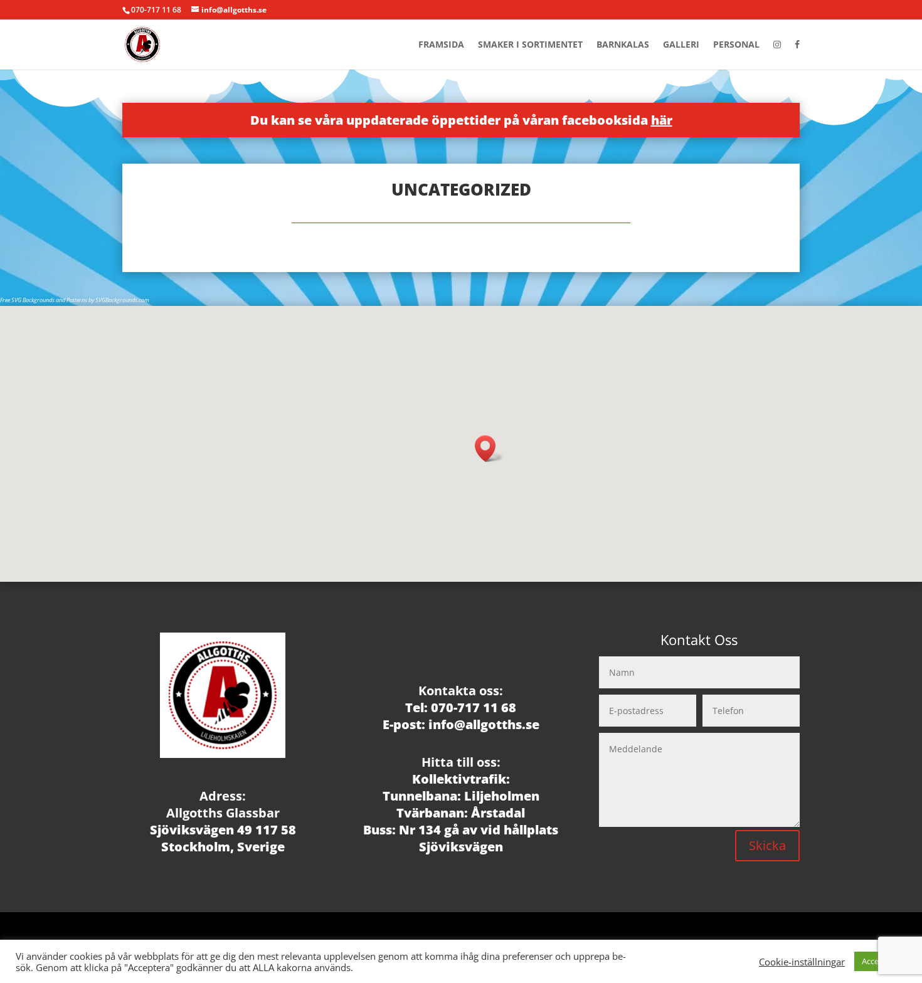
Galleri (681, 45)
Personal (736, 45)
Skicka (767, 845)
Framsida (441, 45)
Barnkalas (622, 45)
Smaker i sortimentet (530, 45)
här (661, 120)
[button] (489, 448)
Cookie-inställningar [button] (802, 961)
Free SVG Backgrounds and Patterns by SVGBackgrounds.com (74, 300)
